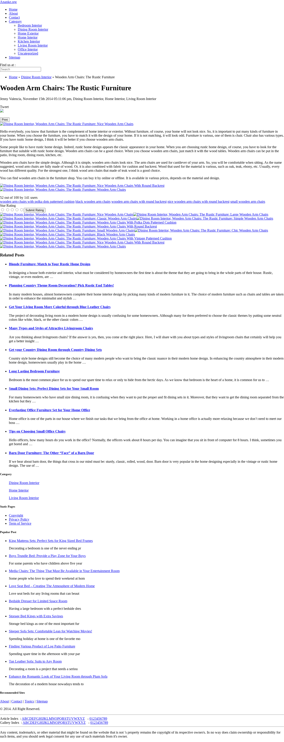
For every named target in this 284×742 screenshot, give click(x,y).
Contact (14, 17)
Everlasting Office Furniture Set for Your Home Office (49, 410)
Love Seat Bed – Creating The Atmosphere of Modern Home (52, 586)
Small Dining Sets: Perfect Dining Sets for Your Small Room (54, 388)
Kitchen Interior (29, 41)
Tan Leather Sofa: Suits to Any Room (35, 661)
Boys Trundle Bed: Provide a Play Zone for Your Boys (47, 556)
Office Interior (28, 49)
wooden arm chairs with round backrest (139, 201)
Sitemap (14, 57)
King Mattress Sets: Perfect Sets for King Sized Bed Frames (51, 541)
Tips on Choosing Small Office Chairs (37, 431)
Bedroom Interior (30, 25)
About (13, 13)
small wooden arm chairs (247, 201)
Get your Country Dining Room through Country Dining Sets (55, 350)
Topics (29, 701)
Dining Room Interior (33, 29)
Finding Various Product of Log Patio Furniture (42, 646)
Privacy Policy (19, 519)
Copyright (16, 515)
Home (13, 9)
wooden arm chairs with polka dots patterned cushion (37, 201)
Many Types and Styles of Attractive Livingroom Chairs (51, 328)
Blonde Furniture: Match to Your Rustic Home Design (49, 264)
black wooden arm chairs (92, 201)
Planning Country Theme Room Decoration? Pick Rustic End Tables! (61, 285)
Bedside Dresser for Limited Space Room (38, 601)
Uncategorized (28, 53)
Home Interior (27, 37)
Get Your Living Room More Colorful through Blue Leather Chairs (59, 307)
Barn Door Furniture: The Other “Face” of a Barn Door (51, 453)
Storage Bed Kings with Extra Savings (36, 616)
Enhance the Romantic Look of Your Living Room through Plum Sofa (58, 676)
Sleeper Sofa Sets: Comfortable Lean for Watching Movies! (50, 631)
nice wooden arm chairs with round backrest (198, 201)
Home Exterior (28, 33)
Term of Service (20, 523)
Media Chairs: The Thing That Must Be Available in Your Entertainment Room (64, 571)
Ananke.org (8, 2)
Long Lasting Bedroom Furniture (34, 371)
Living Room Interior (33, 45)
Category (15, 21)
